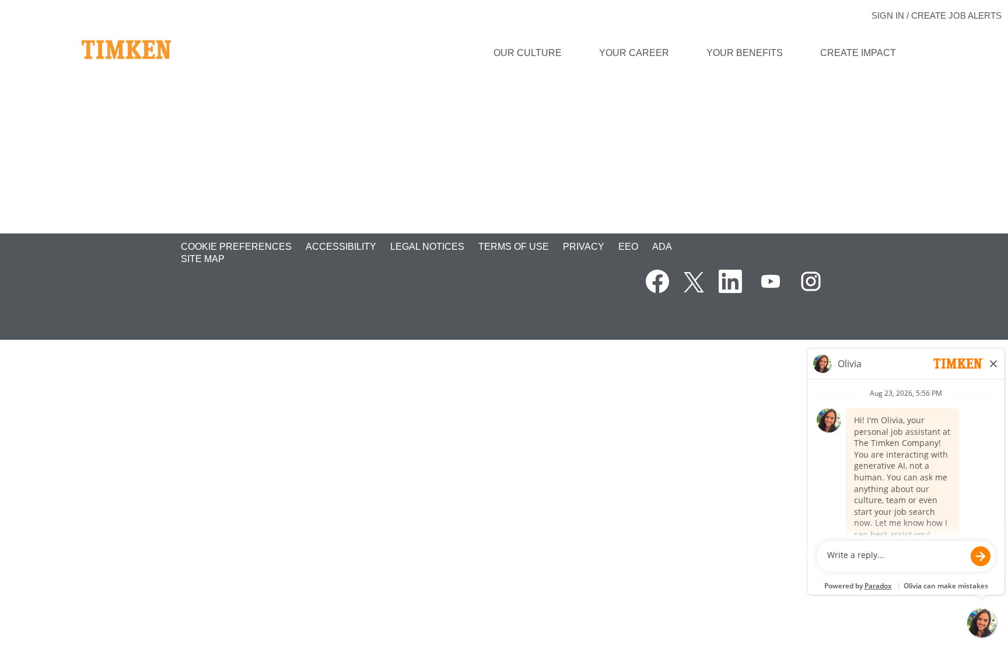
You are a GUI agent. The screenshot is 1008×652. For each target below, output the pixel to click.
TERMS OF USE (513, 247)
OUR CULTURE (528, 53)
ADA (662, 247)
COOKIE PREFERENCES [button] (236, 247)
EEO (628, 247)
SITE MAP (203, 259)
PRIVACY (583, 247)
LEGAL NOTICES (427, 247)
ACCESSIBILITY (341, 247)
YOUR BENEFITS (744, 53)
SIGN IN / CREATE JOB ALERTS (937, 15)
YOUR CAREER (634, 53)
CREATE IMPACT (858, 53)
